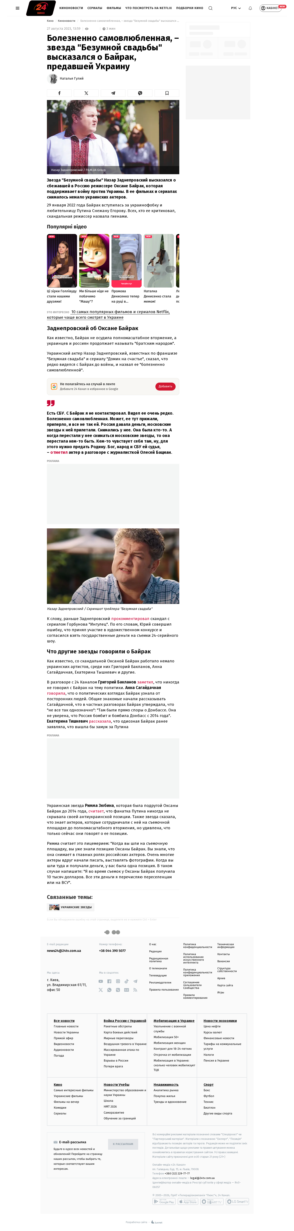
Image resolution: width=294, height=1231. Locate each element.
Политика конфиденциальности (197, 946)
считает (95, 811)
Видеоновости (64, 1044)
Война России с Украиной (125, 1021)
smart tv (212, 1201)
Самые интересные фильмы (73, 1090)
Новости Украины (66, 1032)
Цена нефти (212, 1026)
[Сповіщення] (250, 8)
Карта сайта (225, 985)
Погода (59, 1055)
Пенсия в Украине (216, 1060)
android (164, 1201)
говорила (56, 693)
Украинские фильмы (68, 1096)
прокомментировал (129, 618)
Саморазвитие (114, 1112)
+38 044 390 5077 (112, 951)
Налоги (209, 1055)
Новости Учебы (116, 1085)
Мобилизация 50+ (166, 1037)
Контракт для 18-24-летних (173, 1049)
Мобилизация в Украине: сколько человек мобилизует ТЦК (174, 1065)
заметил (144, 682)
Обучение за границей (120, 1118)
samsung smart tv (237, 1201)
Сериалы (94, 8)
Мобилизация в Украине (174, 1021)
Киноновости (71, 8)
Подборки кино (189, 8)
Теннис (209, 1102)
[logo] (41, 8)
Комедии (60, 1107)
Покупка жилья (164, 1096)
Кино (50, 21)
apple (188, 1201)
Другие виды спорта (218, 1113)
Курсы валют (213, 1032)
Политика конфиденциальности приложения (197, 972)
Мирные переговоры (118, 1038)
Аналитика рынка (166, 1090)
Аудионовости (64, 1050)
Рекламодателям (160, 982)
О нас (152, 944)
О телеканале (158, 968)
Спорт (209, 1085)
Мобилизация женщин (170, 1043)
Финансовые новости (219, 1038)
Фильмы (114, 8)
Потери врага (113, 1066)
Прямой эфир (63, 1038)
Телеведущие (158, 975)
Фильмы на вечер (66, 1102)
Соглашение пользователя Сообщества (192, 985)
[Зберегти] (167, 93)
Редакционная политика (158, 960)
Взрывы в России (116, 1060)
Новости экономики (220, 1021)
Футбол (209, 1096)
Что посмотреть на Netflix (148, 8)
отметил (58, 452)
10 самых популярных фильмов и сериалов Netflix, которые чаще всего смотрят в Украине (108, 314)
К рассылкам (123, 1144)
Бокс (207, 1090)
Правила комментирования (195, 996)
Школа (108, 1101)
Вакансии (223, 961)
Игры (220, 992)
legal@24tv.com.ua (202, 1178)
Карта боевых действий (120, 1032)
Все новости (64, 1021)
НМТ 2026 (110, 1106)
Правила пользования (164, 989)
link (101, 981)
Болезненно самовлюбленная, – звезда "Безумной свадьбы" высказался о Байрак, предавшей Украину (129, 21)
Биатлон (209, 1107)
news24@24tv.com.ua (64, 951)
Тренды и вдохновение (170, 1102)
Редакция (155, 951)
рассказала (99, 721)
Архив (221, 978)
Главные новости (66, 1026)
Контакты (223, 954)
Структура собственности (227, 970)
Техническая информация (226, 946)
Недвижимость (166, 1085)
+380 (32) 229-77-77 (177, 1173)
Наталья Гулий (72, 78)
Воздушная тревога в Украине (125, 1044)
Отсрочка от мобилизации (172, 1055)
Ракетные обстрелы (118, 1026)
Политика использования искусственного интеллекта (193, 958)
